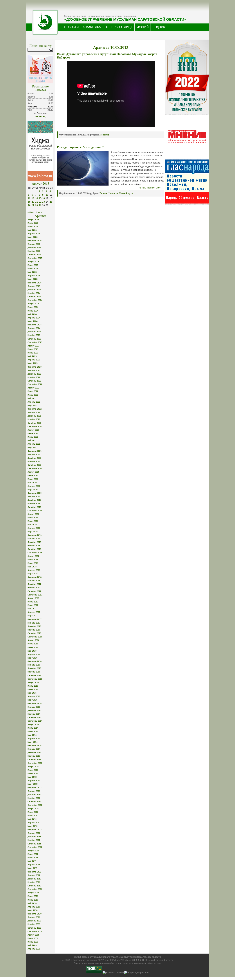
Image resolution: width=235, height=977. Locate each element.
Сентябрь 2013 (35, 763)
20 (33, 202)
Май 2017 (32, 609)
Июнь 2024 (33, 311)
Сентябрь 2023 (35, 342)
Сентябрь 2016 (35, 637)
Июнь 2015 (33, 689)
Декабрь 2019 (34, 500)
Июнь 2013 (33, 773)
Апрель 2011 (34, 865)
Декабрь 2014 (34, 710)
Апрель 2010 (34, 907)
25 (51, 202)
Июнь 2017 (33, 605)
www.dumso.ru (139, 963)
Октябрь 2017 (34, 591)
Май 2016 (32, 651)
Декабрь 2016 (34, 626)
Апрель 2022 (34, 402)
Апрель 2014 (34, 738)
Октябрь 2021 (34, 423)
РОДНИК (159, 27)
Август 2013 (33, 766)
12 (29, 198)
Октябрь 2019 (34, 507)
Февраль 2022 (34, 409)
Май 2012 (32, 819)
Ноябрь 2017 (34, 587)
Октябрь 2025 (34, 255)
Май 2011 (32, 861)
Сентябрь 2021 (35, 426)
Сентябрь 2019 (35, 510)
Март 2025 (32, 279)
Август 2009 (33, 935)
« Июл (31, 212)
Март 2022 (32, 405)
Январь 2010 (34, 917)
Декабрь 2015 (34, 668)
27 (33, 205)
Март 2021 (32, 447)
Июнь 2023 (33, 353)
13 (33, 198)
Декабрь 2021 (34, 416)
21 (36, 202)
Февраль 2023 (34, 367)
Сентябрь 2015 (35, 679)
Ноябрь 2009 (34, 924)
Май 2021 (32, 440)
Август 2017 (33, 598)
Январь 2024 (34, 328)
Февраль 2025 (34, 283)
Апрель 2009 (34, 949)
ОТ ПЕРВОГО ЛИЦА (119, 27)
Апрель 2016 (34, 654)
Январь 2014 (34, 749)
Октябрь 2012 (34, 801)
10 (47, 195)
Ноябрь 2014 (34, 714)
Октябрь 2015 (34, 675)
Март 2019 (32, 531)
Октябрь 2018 (34, 549)
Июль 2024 (33, 307)
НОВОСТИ (71, 27)
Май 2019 (32, 524)
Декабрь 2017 (34, 584)
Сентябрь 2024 (35, 300)
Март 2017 (32, 616)
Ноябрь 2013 (34, 756)
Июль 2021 (33, 433)
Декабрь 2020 (34, 458)
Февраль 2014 (34, 745)
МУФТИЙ (142, 27)
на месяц (40, 116)
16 (43, 198)
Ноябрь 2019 (34, 503)
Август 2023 (33, 346)
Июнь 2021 (33, 437)
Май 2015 (32, 693)
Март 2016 (32, 658)
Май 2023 (32, 356)
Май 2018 (32, 567)
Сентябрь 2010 (35, 889)
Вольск (103, 193)
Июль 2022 (33, 391)
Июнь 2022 (33, 395)
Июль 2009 (33, 938)
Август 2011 (33, 851)
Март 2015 (32, 700)
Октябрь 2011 (34, 844)
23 (43, 202)
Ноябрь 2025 (34, 251)
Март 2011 (32, 868)
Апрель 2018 (34, 570)
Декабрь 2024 (34, 290)
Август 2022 (33, 388)
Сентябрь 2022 (35, 384)
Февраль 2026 (34, 240)
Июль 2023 (33, 349)
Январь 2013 (34, 791)
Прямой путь (126, 193)
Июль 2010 (33, 896)
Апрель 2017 (34, 612)
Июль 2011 (33, 854)
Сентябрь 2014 (35, 721)
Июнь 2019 (33, 521)
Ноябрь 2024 (34, 293)
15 (40, 198)
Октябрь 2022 (34, 381)
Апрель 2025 (34, 275)
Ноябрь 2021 (34, 419)
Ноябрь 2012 (34, 798)
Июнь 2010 (33, 900)
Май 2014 (32, 735)
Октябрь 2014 (34, 717)
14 (36, 198)
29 (40, 205)
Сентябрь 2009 (35, 931)
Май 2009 (32, 945)
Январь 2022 (34, 412)
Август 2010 (33, 893)
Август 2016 (33, 640)
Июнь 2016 (33, 647)
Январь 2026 (34, 244)
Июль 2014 (33, 728)
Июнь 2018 (33, 563)
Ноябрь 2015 (34, 672)
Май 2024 (32, 314)
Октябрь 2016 (34, 633)
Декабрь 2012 (34, 794)
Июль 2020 (33, 475)
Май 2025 (32, 272)
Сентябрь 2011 (35, 847)
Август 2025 (33, 262)
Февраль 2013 (34, 788)
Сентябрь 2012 (35, 805)
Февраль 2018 (34, 577)
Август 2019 (33, 514)
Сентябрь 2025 (35, 258)
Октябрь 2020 (34, 465)
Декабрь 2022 (34, 374)
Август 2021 (33, 430)
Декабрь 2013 (34, 752)
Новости (104, 134)
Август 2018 (33, 556)
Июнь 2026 (33, 227)
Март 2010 (32, 910)
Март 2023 (32, 363)
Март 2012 (32, 826)
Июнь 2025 (33, 268)
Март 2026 (32, 237)
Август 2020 (33, 472)
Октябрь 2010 (34, 886)
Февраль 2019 (34, 535)
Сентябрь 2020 (35, 468)
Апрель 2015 (34, 696)
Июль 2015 (33, 686)
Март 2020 (32, 489)
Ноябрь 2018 (34, 546)
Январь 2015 (34, 707)
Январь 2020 (34, 496)
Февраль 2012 (34, 829)
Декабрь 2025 (34, 247)
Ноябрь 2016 (34, 630)
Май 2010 (32, 903)
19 (29, 202)
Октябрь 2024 (34, 297)
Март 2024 (32, 321)
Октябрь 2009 (34, 928)
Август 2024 (33, 304)
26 (29, 205)
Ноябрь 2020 (34, 461)
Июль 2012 (33, 812)
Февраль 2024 (34, 325)
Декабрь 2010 (34, 879)
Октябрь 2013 (34, 759)
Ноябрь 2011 (34, 840)
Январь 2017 (34, 623)
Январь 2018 (34, 581)
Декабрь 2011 (34, 836)
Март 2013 (32, 784)
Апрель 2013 (34, 780)
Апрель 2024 (34, 318)
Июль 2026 (33, 223)
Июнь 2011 (33, 858)
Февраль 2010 (34, 914)
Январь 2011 (34, 875)
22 (40, 202)
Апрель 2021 (34, 444)
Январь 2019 (34, 539)
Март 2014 (32, 742)
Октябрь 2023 (34, 339)
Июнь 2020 (33, 479)
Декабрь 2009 (34, 921)
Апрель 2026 (34, 233)
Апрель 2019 (34, 528)
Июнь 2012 (33, 816)
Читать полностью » (150, 187)
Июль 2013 (33, 770)
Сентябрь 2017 (35, 595)
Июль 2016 (33, 644)
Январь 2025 (34, 286)
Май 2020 (32, 482)
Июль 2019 (33, 517)
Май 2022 (32, 398)
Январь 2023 (34, 370)
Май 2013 (32, 777)
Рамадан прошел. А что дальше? (80, 147)
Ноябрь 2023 (34, 335)
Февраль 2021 (34, 451)
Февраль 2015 (34, 703)
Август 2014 (33, 724)
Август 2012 (33, 808)
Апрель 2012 (34, 823)
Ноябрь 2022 (34, 377)
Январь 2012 (34, 833)
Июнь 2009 (33, 942)
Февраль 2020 (34, 493)
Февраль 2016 (34, 661)
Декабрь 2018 (34, 542)
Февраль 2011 (34, 872)
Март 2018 (32, 574)
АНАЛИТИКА (92, 27)
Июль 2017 (33, 602)
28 (36, 205)
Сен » (39, 212)
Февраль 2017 (34, 619)
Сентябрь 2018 (35, 552)
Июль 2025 (33, 265)
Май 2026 (32, 230)
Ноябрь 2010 (34, 882)
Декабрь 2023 (34, 332)
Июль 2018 (33, 559)
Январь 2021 (34, 454)
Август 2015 (33, 682)
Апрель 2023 (34, 360)
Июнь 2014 (33, 731)
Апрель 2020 (34, 486)
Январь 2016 (34, 665)
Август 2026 (33, 219)
